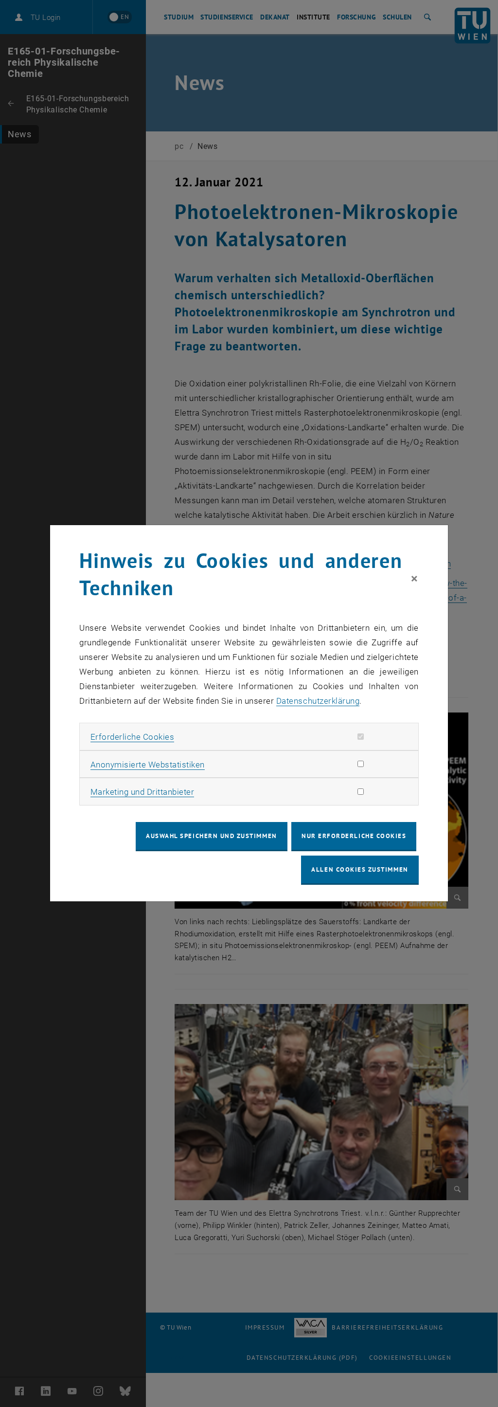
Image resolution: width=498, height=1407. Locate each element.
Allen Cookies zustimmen (359, 869)
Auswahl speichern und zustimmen (211, 836)
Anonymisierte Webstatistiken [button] (147, 764)
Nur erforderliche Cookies (354, 836)
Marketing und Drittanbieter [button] (142, 792)
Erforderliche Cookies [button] (132, 737)
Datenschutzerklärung (317, 701)
